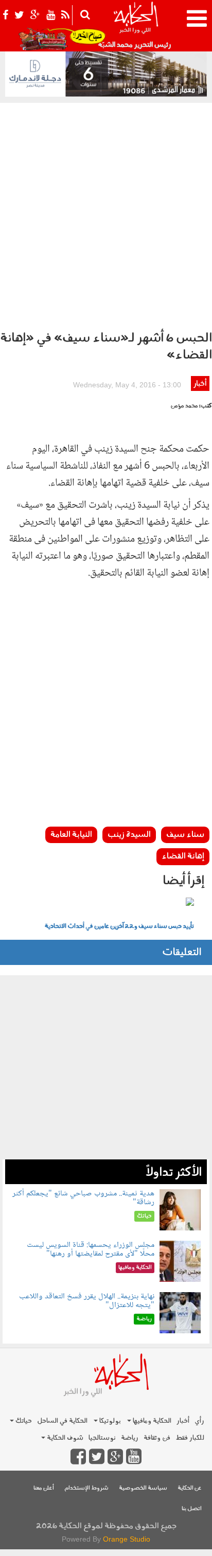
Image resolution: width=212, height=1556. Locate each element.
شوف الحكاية (64, 1438)
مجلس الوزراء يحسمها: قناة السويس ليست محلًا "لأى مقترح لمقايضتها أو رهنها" (90, 1249)
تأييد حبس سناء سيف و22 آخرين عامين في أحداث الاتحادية (119, 926)
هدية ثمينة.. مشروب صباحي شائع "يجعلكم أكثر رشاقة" (83, 1198)
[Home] (135, 25)
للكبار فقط (189, 1438)
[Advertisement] (106, 214)
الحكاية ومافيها (151, 1421)
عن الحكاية (190, 1488)
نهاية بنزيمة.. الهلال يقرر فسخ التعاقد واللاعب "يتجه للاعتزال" (86, 1301)
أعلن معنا (43, 1488)
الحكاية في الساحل (62, 1421)
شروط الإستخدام (86, 1488)
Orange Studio (126, 1539)
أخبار (200, 384)
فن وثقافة (157, 1438)
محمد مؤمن (184, 406)
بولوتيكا (109, 1421)
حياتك (23, 1421)
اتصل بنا (192, 1509)
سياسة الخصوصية (143, 1488)
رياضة (129, 1438)
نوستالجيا (102, 1438)
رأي (199, 1421)
